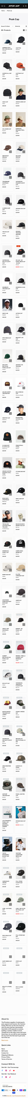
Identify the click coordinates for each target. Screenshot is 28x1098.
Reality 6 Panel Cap (7, 987)
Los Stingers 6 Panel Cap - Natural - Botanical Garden (6, 823)
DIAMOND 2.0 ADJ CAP (20, 288)
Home (3, 10)
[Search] (4, 6)
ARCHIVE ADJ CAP (20, 208)
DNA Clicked (19, 987)
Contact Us (4, 1053)
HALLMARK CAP (6, 129)
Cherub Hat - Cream (6, 882)
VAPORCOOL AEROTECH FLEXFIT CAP (19, 684)
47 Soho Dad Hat (20, 471)
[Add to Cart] (10, 43)
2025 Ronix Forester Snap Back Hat (6, 601)
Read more (4, 1040)
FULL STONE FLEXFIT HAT (19, 882)
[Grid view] (24, 30)
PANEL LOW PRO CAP (20, 794)
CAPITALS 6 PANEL (19, 766)
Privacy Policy (5, 1057)
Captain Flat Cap (20, 74)
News (3, 1049)
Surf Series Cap (7, 961)
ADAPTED (18, 48)
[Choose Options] (23, 124)
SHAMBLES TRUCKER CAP (6, 288)
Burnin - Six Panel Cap (19, 629)
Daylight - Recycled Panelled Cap (6, 366)
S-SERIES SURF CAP (6, 209)
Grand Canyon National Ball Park (6, 473)
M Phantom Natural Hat (19, 418)
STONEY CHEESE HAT (20, 712)
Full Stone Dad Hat (20, 936)
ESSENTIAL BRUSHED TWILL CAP (20, 130)
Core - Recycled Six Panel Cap (20, 909)
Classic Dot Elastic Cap (5, 446)
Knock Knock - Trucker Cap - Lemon (6, 713)
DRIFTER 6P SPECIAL (5, 156)
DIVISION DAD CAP (20, 821)
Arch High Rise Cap (6, 766)
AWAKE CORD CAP (21, 102)
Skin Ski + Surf (11, 1095)
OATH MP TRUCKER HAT (6, 794)
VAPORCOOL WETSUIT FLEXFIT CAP (7, 740)
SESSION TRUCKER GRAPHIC (18, 233)
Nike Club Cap (20, 498)
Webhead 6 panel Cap (5, 551)
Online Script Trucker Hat (6, 392)
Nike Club (5, 313)
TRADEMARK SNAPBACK (5, 182)
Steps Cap (19, 961)
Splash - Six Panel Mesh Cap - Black (20, 261)
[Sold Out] (23, 624)
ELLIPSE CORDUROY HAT (20, 575)
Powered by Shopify (20, 1095)
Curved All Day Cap (6, 74)
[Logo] (14, 6)
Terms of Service (6, 1059)
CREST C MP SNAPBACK (5, 629)
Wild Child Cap (6, 935)
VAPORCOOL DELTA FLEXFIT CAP (6, 261)
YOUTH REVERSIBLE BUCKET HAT (5, 855)
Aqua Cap (5, 102)
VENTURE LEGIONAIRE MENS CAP (19, 855)
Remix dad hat (6, 574)
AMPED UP (18, 600)
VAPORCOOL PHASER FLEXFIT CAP (20, 183)
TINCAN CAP (5, 231)
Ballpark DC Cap (19, 392)
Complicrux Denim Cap (19, 551)
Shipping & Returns (7, 1055)
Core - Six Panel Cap (7, 909)
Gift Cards (4, 1051)
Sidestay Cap (6, 418)
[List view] (26, 30)
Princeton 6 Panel (19, 446)
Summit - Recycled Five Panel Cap (6, 657)
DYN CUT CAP (6, 683)
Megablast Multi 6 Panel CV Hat (21, 740)
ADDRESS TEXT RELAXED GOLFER (7, 48)
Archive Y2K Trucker (19, 365)
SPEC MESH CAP (6, 338)
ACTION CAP (19, 313)
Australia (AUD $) (7, 1086)
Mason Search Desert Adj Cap (20, 524)
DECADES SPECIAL (18, 156)
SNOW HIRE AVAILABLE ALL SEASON (14, 1)
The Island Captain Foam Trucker (6, 525)
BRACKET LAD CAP (19, 338)
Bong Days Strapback (5, 499)
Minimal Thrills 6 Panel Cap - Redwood (20, 657)
